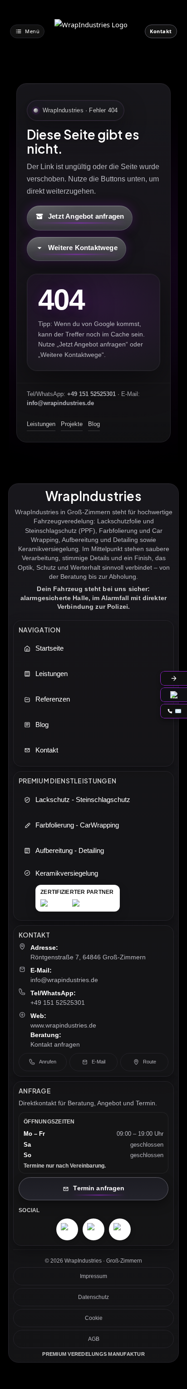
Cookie (94, 1318)
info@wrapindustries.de (64, 979)
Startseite (49, 648)
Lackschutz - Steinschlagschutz (82, 799)
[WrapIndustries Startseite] (94, 31)
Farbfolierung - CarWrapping (77, 825)
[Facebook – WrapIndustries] (93, 1229)
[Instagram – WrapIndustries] (67, 1229)
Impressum (93, 1276)
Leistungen (41, 424)
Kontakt (46, 750)
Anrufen (47, 1061)
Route (149, 1061)
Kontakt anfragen (55, 1044)
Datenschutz (93, 1297)
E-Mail (98, 1061)
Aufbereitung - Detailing (69, 850)
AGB (93, 1339)
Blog (94, 424)
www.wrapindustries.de (63, 1025)
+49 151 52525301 (57, 1002)
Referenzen (52, 699)
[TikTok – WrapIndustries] (120, 1229)
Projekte (72, 424)
